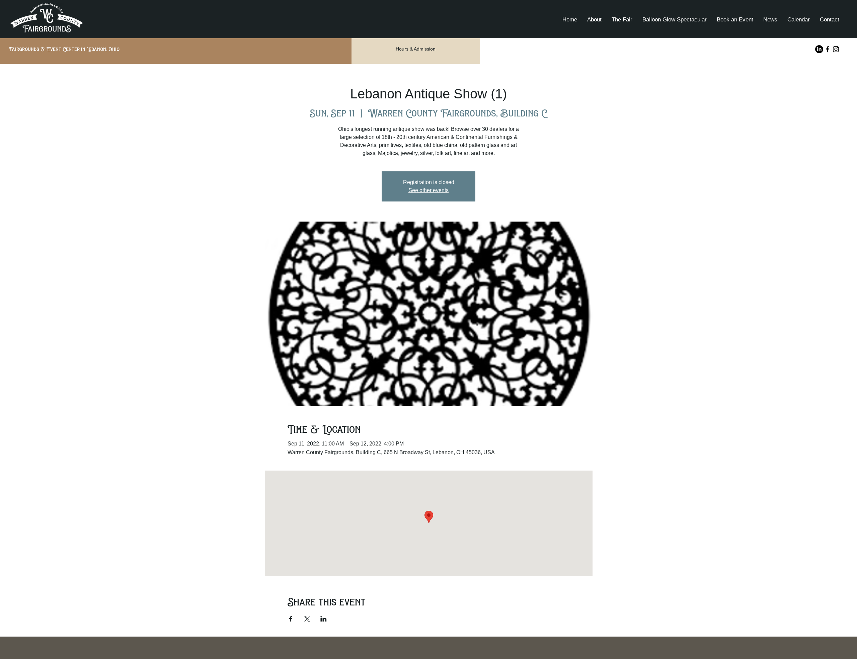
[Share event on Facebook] (291, 619)
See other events (428, 190)
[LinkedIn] (819, 49)
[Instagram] (836, 49)
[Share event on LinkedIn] (323, 619)
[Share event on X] (307, 619)
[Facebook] (828, 49)
